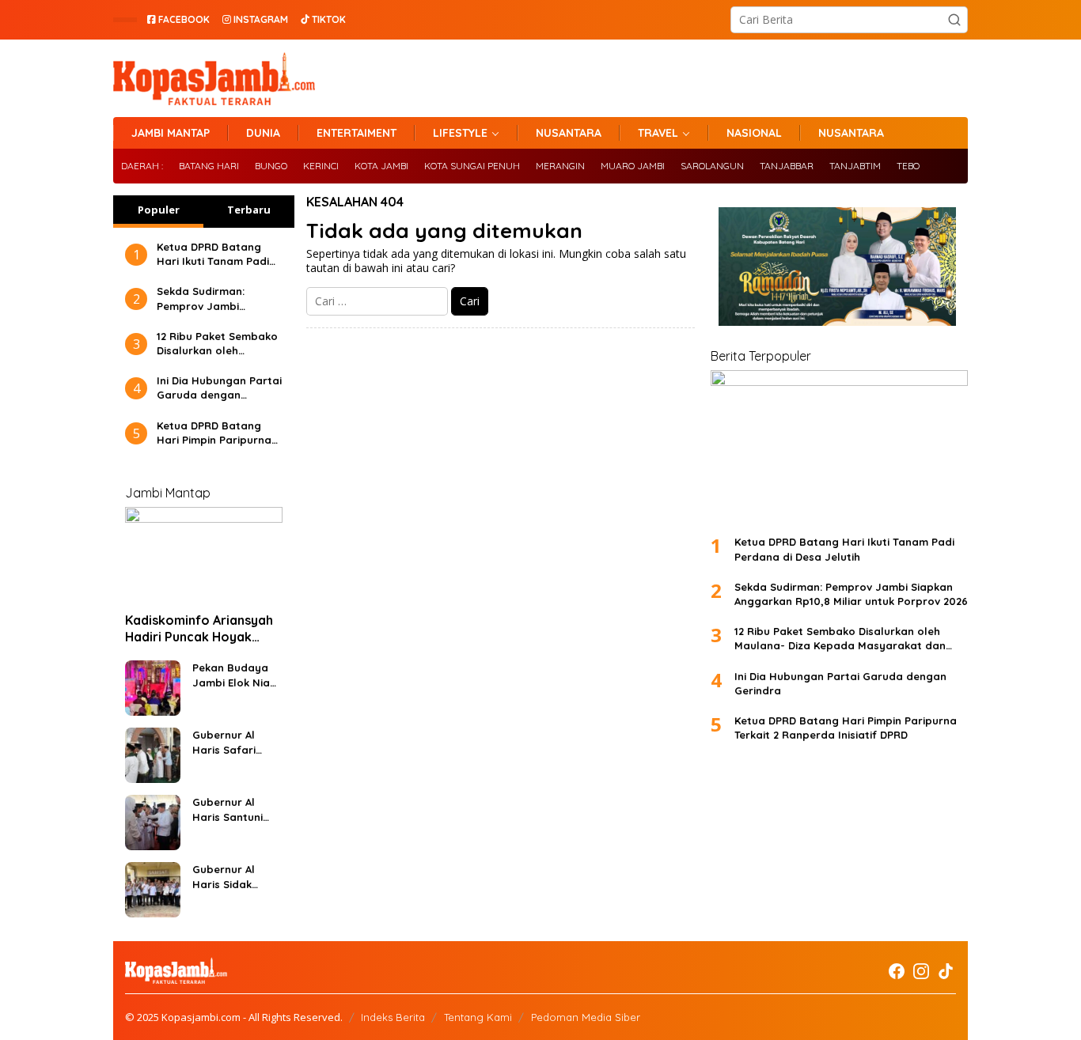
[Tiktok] (945, 971)
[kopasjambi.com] (214, 77)
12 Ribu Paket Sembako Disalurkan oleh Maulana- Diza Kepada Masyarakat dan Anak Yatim (217, 343)
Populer (159, 209)
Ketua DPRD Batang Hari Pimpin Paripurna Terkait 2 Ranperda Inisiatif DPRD (214, 433)
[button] (954, 19)
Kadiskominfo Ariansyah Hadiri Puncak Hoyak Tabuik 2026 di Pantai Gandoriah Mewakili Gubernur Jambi (199, 628)
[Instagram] (921, 971)
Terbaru (249, 209)
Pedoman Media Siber (585, 1017)
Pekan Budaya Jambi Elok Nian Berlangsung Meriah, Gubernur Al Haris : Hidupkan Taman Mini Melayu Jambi (235, 675)
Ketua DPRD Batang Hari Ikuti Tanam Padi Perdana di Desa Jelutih (213, 254)
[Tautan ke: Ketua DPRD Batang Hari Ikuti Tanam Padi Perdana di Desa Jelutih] (839, 446)
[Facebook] (896, 971)
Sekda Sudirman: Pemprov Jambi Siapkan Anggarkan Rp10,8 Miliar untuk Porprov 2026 (208, 298)
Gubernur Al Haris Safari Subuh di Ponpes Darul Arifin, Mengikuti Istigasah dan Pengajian (235, 742)
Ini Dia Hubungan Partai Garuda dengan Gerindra (219, 388)
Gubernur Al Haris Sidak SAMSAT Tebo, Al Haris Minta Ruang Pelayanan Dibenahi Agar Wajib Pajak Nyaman (234, 877)
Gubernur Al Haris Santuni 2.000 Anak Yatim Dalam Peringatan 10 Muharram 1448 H (231, 809)
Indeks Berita (393, 1017)
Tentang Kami (478, 1017)
